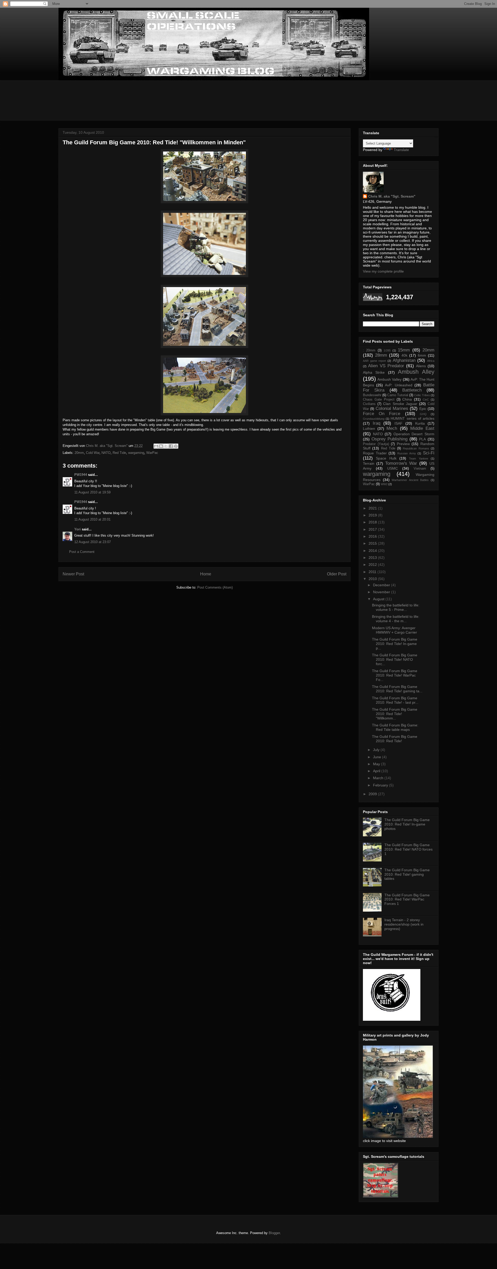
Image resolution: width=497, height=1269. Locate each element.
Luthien (369, 428)
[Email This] (156, 446)
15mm (404, 350)
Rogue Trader (375, 453)
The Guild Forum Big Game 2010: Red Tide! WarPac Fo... (394, 675)
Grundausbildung (373, 418)
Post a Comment (81, 552)
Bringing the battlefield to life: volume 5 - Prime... (395, 607)
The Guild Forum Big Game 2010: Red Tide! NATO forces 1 (408, 849)
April (377, 771)
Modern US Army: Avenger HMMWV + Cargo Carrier (394, 630)
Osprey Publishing (389, 439)
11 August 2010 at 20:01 (92, 519)
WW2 (384, 484)
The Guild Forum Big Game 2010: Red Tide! (394, 738)
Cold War (92, 453)
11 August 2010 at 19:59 (92, 492)
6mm (422, 355)
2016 (373, 536)
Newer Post (73, 574)
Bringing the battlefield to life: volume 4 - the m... (395, 618)
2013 (373, 557)
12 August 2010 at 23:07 (92, 542)
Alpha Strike (374, 372)
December (382, 585)
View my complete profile (383, 271)
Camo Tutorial (397, 395)
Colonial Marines (392, 408)
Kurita (420, 423)
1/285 (387, 350)
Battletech (412, 390)
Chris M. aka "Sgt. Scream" (391, 196)
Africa (430, 360)
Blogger (274, 1233)
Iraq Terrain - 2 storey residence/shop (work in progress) (403, 924)
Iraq (376, 423)
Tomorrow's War (401, 463)
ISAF (398, 423)
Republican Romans (416, 448)
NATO (106, 453)
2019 (373, 515)
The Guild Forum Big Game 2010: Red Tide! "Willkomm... (394, 713)
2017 (373, 529)
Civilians (369, 404)
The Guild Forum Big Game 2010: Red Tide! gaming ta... (397, 689)
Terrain (368, 463)
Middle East (422, 428)
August (379, 599)
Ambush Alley (416, 372)
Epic (422, 409)
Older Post (336, 574)
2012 (373, 564)
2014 (373, 551)
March (378, 778)
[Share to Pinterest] (175, 446)
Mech (391, 428)
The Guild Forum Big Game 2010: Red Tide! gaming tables (407, 874)
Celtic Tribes (422, 395)
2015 (373, 543)
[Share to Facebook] (170, 446)
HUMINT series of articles (412, 418)
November (382, 592)
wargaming (136, 453)
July (377, 750)
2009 (373, 794)
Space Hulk (386, 458)
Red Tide (119, 453)
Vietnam (420, 468)
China (407, 399)
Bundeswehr (372, 395)
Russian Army (406, 453)
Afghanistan (404, 360)
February (381, 785)
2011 (373, 572)
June (377, 757)
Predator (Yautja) (376, 444)
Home (205, 574)
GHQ (423, 414)
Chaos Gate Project (378, 399)
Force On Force (381, 413)
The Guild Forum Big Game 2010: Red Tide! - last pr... (395, 700)
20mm (79, 453)
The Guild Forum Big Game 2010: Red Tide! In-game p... (394, 643)
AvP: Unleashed (398, 385)
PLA (422, 439)
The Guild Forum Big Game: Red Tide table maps (395, 727)
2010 (373, 579)
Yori (77, 529)
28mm (381, 355)
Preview (403, 444)
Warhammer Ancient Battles (410, 480)
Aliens (421, 366)
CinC (426, 399)
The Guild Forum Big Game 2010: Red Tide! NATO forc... (394, 659)
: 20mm (369, 350)
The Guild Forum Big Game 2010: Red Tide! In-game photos (407, 824)
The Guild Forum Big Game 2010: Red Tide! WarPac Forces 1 (407, 899)
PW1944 (80, 475)
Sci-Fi (428, 452)
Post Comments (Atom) (215, 587)
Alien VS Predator (386, 365)
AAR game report (374, 360)
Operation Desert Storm (413, 434)
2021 (373, 508)
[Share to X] (166, 446)
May (377, 764)
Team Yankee (418, 458)
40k (404, 355)
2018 (373, 522)
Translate (401, 150)
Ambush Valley (389, 379)
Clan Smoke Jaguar (400, 404)
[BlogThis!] (161, 446)
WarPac (152, 453)
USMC (392, 468)
